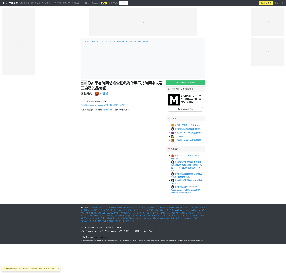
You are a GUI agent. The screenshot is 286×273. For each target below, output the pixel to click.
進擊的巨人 (165, 213)
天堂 (115, 210)
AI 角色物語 (113, 3)
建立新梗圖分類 (186, 109)
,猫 (134, 210)
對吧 (171, 210)
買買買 (134, 207)
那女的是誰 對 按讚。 (187, 166)
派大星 (106, 210)
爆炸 (94, 221)
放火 (125, 210)
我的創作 (145, 41)
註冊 (281, 3)
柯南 (120, 210)
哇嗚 (152, 207)
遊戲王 (196, 218)
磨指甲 (101, 207)
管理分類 (112, 41)
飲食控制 (145, 207)
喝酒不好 (192, 213)
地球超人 (147, 218)
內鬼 (172, 218)
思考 (163, 215)
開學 (96, 210)
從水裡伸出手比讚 (122, 215)
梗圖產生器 (24, 3)
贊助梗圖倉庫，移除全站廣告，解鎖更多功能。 (29, 268)
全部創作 (86, 41)
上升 (177, 207)
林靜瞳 (104, 93)
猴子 (177, 218)
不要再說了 (155, 213)
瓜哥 (117, 218)
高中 (187, 207)
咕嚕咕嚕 (161, 218)
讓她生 (95, 215)
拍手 (178, 213)
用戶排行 (120, 41)
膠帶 (167, 218)
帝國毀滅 (195, 215)
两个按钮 (124, 218)
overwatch (188, 218)
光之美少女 (156, 215)
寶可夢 (121, 221)
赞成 (141, 218)
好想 (143, 210)
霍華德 (86, 210)
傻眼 (183, 213)
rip (201, 218)
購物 (148, 215)
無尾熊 (162, 207)
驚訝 (173, 215)
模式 (99, 221)
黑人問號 (87, 218)
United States (110, 231)
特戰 (166, 210)
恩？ (182, 207)
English (118, 227)
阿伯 (182, 215)
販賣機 (132, 218)
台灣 (101, 231)
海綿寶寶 (170, 207)
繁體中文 (100, 227)
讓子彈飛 (150, 210)
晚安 (147, 213)
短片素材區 (98, 3)
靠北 (102, 218)
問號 (138, 210)
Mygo (83, 215)
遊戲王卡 (94, 207)
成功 (127, 221)
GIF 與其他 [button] (46, 3)
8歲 (178, 215)
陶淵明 (105, 221)
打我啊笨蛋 (110, 218)
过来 (173, 213)
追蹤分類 (103, 41)
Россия (151, 231)
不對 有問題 (140, 215)
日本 (120, 231)
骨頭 (133, 215)
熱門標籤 (128, 41)
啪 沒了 (103, 215)
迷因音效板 (85, 3)
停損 (97, 218)
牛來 (191, 207)
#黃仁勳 (84, 105)
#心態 (122, 105)
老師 (196, 207)
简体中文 (109, 227)
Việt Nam (137, 231)
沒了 (199, 213)
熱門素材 (137, 41)
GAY (157, 207)
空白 (100, 210)
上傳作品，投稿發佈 (186, 82)
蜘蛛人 (112, 221)
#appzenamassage (95, 105)
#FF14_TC (108, 105)
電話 (154, 218)
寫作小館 (66, 3)
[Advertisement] (143, 60)
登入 (276, 3)
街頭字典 (57, 3)
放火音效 (87, 221)
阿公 (162, 210)
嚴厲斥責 (110, 215)
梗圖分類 (95, 41)
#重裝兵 (116, 105)
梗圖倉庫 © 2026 (87, 237)
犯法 (130, 210)
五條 (132, 221)
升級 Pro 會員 (265, 3)
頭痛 (157, 210)
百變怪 (120, 207)
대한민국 (127, 231)
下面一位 (112, 207)
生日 (168, 215)
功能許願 (75, 3)
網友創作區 (35, 3)
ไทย (144, 231)
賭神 (129, 207)
